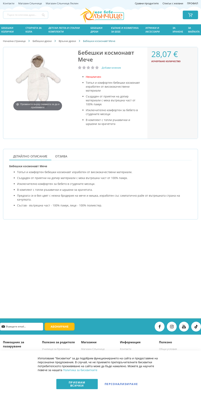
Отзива (61, 156)
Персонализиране (121, 384)
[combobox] (25, 15)
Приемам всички (77, 384)
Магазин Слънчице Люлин (62, 3)
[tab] (30, 156)
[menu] (100, 29)
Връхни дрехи (67, 41)
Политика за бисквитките (80, 370)
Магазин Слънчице (30, 3)
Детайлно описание (30, 156)
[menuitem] (11, 29)
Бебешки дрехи (42, 41)
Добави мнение (111, 67)
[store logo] (96, 14)
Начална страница (14, 41)
